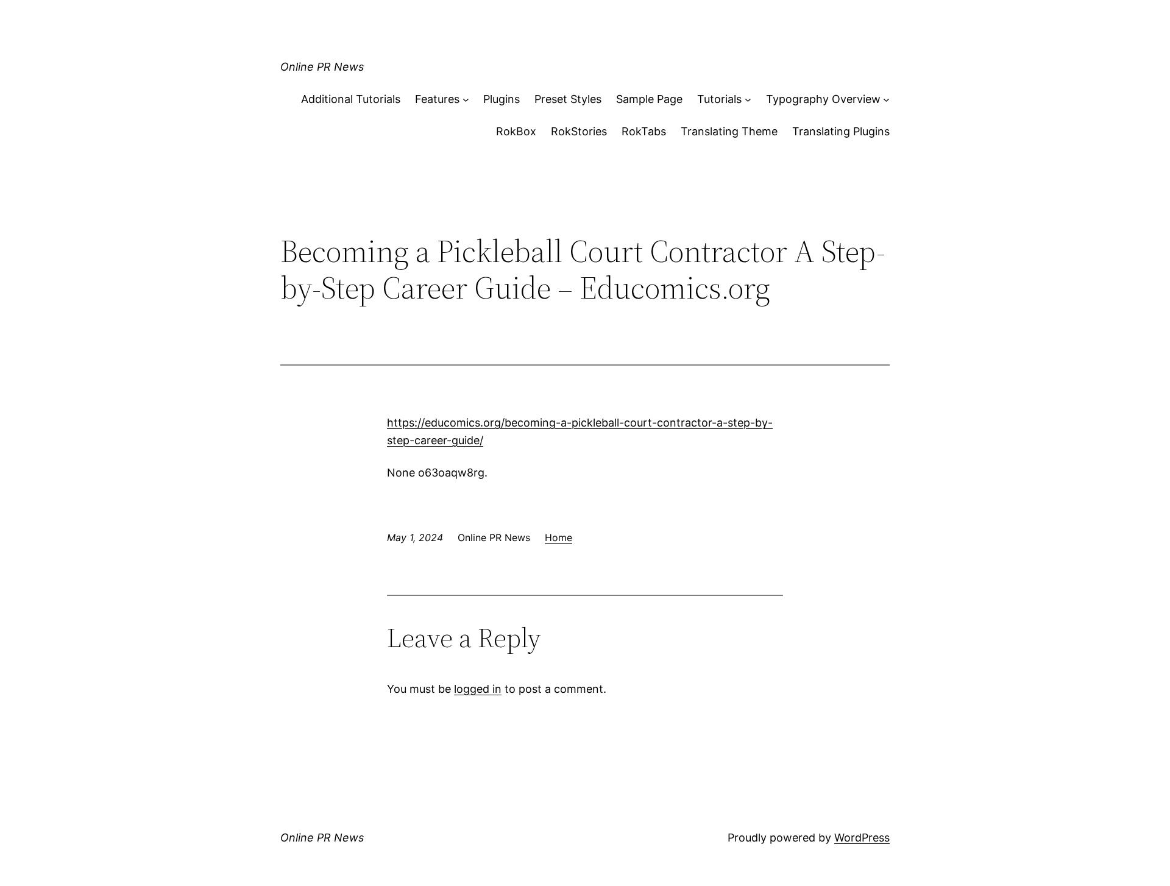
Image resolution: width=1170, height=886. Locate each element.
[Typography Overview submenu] (886, 99)
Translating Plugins (841, 131)
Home (558, 537)
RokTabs (644, 131)
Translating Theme (729, 131)
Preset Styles (567, 99)
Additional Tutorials (350, 99)
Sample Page (649, 99)
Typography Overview (823, 99)
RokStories (579, 131)
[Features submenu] (466, 99)
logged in (478, 688)
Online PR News (322, 66)
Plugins (501, 99)
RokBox (516, 131)
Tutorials (719, 99)
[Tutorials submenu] (748, 99)
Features (437, 99)
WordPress (862, 837)
